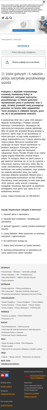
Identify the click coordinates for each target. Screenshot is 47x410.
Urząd (3, 353)
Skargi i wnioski (15, 357)
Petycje (4, 357)
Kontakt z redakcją (6, 386)
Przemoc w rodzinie (9, 316)
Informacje (17, 39)
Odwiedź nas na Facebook (6, 375)
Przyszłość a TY (8, 319)
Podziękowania (26, 275)
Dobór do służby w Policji (11, 343)
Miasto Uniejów (34, 305)
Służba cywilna (7, 346)
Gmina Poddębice (23, 302)
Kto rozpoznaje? (8, 291)
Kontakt (4, 322)
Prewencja (5, 312)
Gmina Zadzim (21, 305)
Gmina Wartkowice (22, 308)
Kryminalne (5, 284)
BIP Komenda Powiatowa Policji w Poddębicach (38, 376)
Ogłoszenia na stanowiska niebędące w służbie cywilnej (22, 349)
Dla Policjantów (27, 343)
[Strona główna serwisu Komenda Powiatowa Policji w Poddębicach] (3, 17)
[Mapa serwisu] (6, 17)
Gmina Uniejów (7, 308)
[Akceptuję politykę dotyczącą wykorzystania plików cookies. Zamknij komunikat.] (44, 2)
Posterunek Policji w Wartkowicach (14, 335)
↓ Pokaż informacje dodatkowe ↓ (23, 52)
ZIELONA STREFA (8, 277)
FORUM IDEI (35, 308)
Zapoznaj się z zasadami (31, 393)
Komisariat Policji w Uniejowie (12, 332)
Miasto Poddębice (8, 302)
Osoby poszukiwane (23, 288)
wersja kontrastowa (6, 405)
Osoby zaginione (8, 288)
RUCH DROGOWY (25, 316)
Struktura (17, 272)
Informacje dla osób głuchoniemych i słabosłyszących (21, 329)
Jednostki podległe (29, 272)
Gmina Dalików (37, 302)
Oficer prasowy (23, 326)
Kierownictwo (7, 272)
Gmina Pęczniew (8, 305)
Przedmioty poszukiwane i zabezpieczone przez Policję (22, 294)
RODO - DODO (5, 361)
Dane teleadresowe (9, 326)
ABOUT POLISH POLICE (27, 277)
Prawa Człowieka (8, 275)
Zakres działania (8, 280)
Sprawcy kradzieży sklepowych (27, 291)
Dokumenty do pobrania (31, 357)
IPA (18, 275)
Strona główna (6, 39)
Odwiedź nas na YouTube (2, 375)
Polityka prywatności (30, 396)
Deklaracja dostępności (10, 364)
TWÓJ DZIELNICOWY (7, 298)
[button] (43, 18)
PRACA (3, 339)
